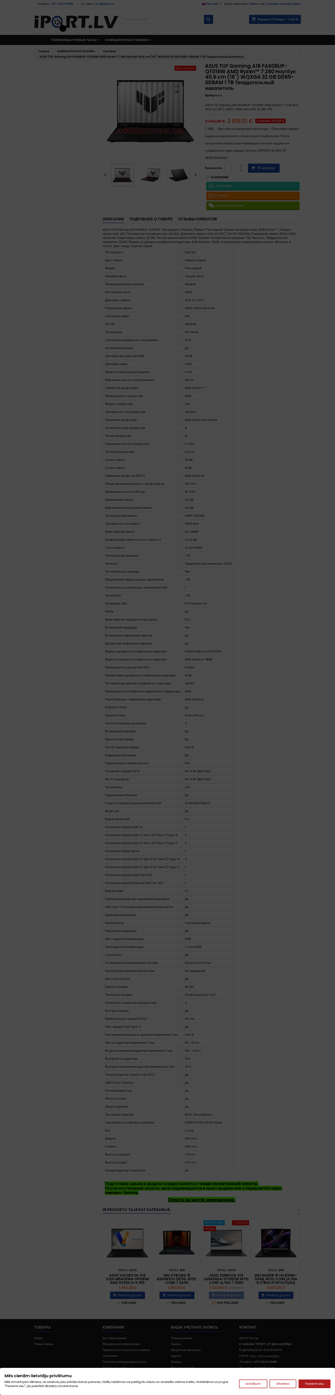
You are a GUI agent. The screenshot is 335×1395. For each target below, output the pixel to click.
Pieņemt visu (314, 1384)
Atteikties (283, 1384)
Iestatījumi (253, 1384)
